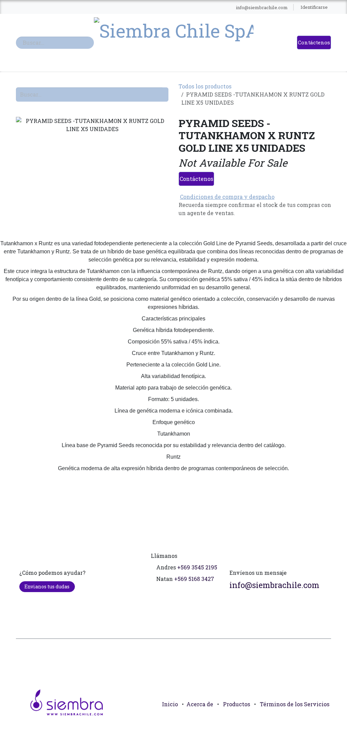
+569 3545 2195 (197, 567)
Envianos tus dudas (46, 586)
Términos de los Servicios (294, 704)
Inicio (170, 704)
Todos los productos (205, 86)
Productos (236, 704)
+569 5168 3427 (194, 578)
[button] (323, 719)
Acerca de (199, 704)
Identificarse (314, 7)
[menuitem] (27, 7)
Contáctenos (314, 42)
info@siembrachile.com (274, 585)
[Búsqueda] (91, 43)
